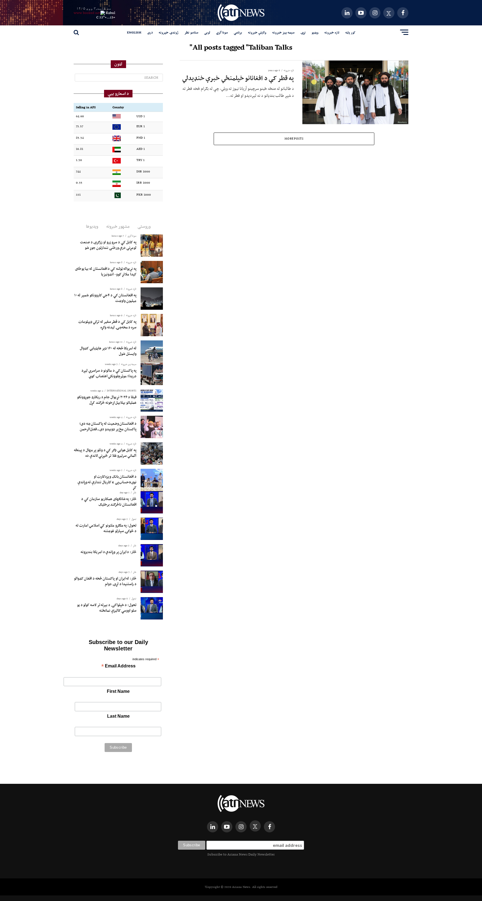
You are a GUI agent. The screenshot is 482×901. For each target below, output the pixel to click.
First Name (118, 691)
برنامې (238, 32)
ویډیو (315, 32)
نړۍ (303, 32)
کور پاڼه (350, 32)
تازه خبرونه (331, 32)
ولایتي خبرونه (257, 32)
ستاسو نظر (191, 32)
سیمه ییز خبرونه (283, 32)
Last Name (118, 716)
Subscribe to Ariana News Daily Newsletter (241, 854)
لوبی (207, 32)
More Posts (294, 138)
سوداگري (222, 32)
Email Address (118, 666)
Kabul (110, 12)
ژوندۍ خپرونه (169, 32)
